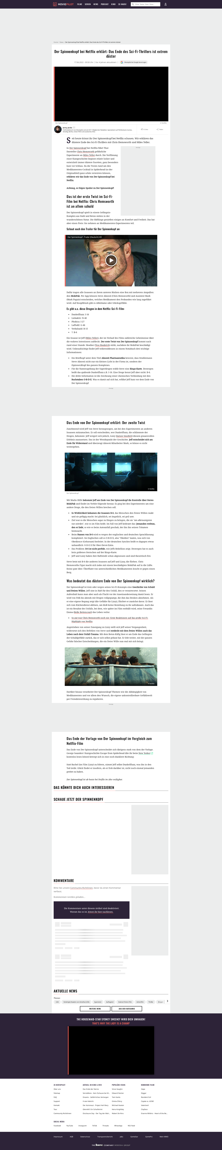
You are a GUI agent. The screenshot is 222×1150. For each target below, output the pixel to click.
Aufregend (109, 1002)
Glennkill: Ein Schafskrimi (92, 1109)
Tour (55, 1109)
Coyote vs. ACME (147, 1101)
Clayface (144, 1109)
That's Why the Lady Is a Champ (111, 1023)
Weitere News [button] (95, 1008)
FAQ (55, 1097)
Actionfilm (140, 1002)
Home (56, 42)
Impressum (58, 1137)
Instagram (83, 1126)
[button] (144, 129)
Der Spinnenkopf (77, 148)
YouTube (69, 1126)
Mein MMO (164, 1137)
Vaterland (145, 1105)
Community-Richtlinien (81, 887)
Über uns (57, 1089)
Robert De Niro (117, 1113)
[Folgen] (74, 127)
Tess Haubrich (102, 345)
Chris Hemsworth (85, 151)
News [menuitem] (96, 4)
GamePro (148, 1137)
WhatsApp (118, 1126)
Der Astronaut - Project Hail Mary (95, 1105)
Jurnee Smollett (124, 436)
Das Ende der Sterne (91, 1089)
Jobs (121, 1137)
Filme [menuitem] (79, 4)
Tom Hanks (116, 1097)
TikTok (94, 1126)
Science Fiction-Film (125, 1002)
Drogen (160, 1002)
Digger (143, 1093)
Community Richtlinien (62, 1113)
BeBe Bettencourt (82, 612)
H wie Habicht (88, 1101)
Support (57, 1101)
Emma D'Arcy (117, 1101)
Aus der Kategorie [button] (127, 1008)
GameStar (134, 1137)
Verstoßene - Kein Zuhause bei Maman (96, 1093)
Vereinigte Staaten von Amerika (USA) (76, 1002)
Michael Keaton (118, 1105)
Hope (143, 1089)
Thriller (150, 1002)
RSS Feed (131, 1126)
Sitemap (57, 1093)
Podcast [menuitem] (105, 4)
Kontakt (57, 1105)
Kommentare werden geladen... (69, 897)
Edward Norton (118, 1093)
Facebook (57, 1126)
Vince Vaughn (117, 1089)
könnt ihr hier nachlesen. (100, 911)
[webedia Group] (111, 1145)
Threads (105, 1126)
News (61, 42)
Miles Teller (89, 155)
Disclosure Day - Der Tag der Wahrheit (96, 1113)
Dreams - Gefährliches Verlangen (96, 1097)
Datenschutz (85, 1137)
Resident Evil (146, 1097)
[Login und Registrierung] (165, 4)
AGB (71, 1137)
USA (57, 1002)
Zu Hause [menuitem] (122, 4)
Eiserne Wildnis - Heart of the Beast (154, 1113)
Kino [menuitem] (113, 4)
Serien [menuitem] (88, 4)
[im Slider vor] (167, 1001)
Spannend (97, 1002)
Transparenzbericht (105, 1137)
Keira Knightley (118, 1109)
